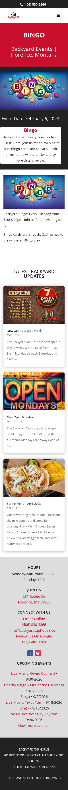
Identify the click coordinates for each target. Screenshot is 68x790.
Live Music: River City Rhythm (33, 713)
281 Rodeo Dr (34, 596)
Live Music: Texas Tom (24, 702)
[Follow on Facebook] (30, 653)
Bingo (25, 696)
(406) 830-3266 (34, 624)
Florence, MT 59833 (34, 602)
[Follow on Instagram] (38, 653)
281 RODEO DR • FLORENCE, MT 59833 (29, 755)
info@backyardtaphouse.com (34, 630)
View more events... (34, 725)
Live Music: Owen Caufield (33, 673)
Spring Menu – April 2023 (24, 504)
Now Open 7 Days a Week (24, 331)
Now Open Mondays (20, 417)
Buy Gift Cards (34, 641)
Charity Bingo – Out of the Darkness (34, 685)
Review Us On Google (34, 636)
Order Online (34, 618)
